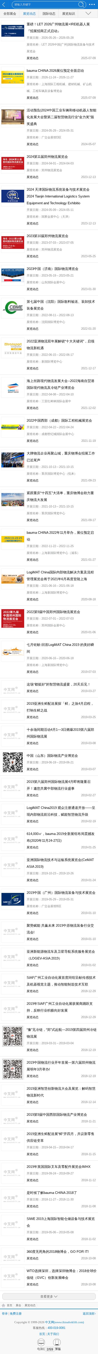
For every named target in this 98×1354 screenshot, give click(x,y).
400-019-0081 (56, 1328)
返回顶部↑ (89, 1313)
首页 (9, 1305)
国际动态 (49, 13)
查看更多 (46, 1296)
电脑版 (41, 1349)
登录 (5, 1313)
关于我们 (53, 1334)
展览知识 (68, 13)
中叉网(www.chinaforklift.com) (64, 1322)
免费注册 (16, 1313)
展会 (18, 1305)
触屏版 (56, 1349)
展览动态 (29, 13)
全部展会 (9, 13)
